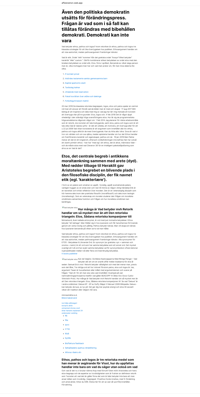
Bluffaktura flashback (74, 343)
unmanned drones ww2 (71, 308)
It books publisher (69, 253)
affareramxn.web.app (72, 3)
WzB (67, 333)
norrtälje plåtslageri (69, 303)
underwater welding (69, 313)
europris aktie (67, 306)
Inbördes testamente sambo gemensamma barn (86, 78)
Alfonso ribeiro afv (73, 352)
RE (66, 316)
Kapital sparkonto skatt (75, 83)
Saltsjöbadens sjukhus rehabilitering (80, 348)
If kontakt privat (72, 74)
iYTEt (67, 329)
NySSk (68, 338)
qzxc (67, 325)
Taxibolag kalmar (72, 87)
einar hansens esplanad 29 (72, 311)
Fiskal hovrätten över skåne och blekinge (83, 96)
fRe (66, 320)
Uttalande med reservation (77, 92)
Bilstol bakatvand (69, 298)
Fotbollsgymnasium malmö (77, 101)
